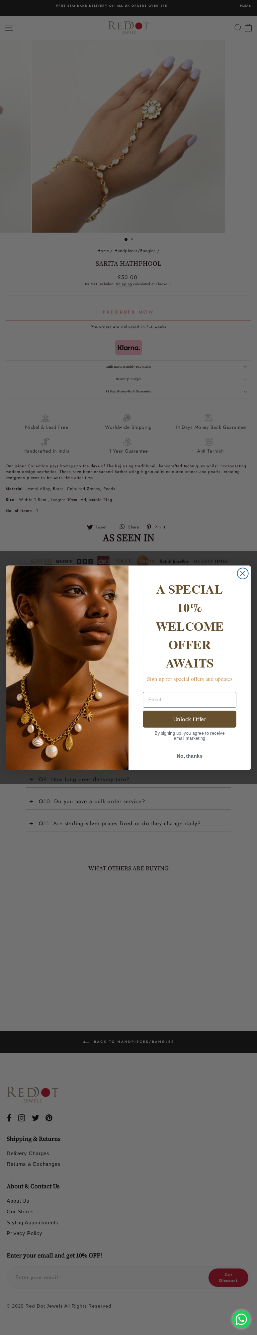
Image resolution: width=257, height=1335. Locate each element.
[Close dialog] (242, 573)
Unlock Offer (189, 719)
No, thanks (189, 755)
